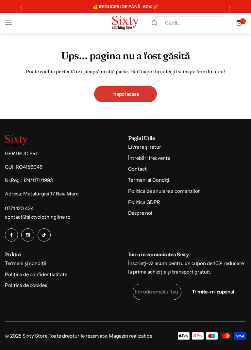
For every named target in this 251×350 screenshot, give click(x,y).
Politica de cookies (26, 285)
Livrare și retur (144, 147)
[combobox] (189, 22)
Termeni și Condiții (149, 180)
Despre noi (140, 213)
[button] (21, 7)
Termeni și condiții (25, 263)
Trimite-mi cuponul (213, 292)
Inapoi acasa (125, 94)
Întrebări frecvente (149, 158)
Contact (137, 169)
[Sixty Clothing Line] (125, 23)
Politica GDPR (144, 202)
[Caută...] (154, 22)
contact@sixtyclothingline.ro (38, 217)
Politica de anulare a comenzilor (164, 191)
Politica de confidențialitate (36, 274)
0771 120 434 (19, 208)
